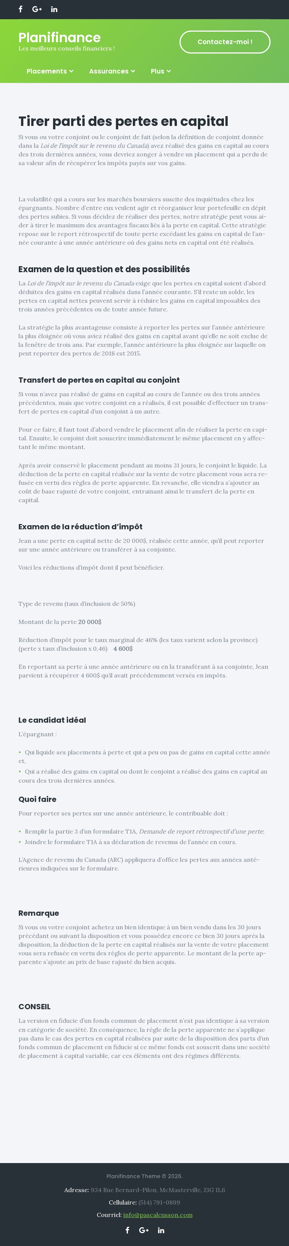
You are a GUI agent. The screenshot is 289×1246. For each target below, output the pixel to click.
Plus (157, 71)
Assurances (109, 71)
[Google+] (36, 9)
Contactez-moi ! (225, 41)
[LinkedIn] (54, 9)
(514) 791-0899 (159, 1202)
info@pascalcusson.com (158, 1214)
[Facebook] (20, 9)
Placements (47, 71)
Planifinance (59, 37)
